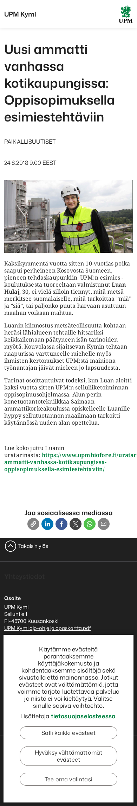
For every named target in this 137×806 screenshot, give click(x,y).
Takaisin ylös (33, 546)
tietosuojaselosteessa (83, 716)
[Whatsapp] (90, 524)
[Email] (104, 524)
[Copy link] (33, 524)
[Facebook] (61, 524)
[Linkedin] (47, 524)
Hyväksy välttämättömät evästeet (69, 756)
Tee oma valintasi (68, 779)
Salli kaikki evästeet (68, 733)
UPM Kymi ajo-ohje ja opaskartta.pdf (47, 628)
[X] (75, 524)
